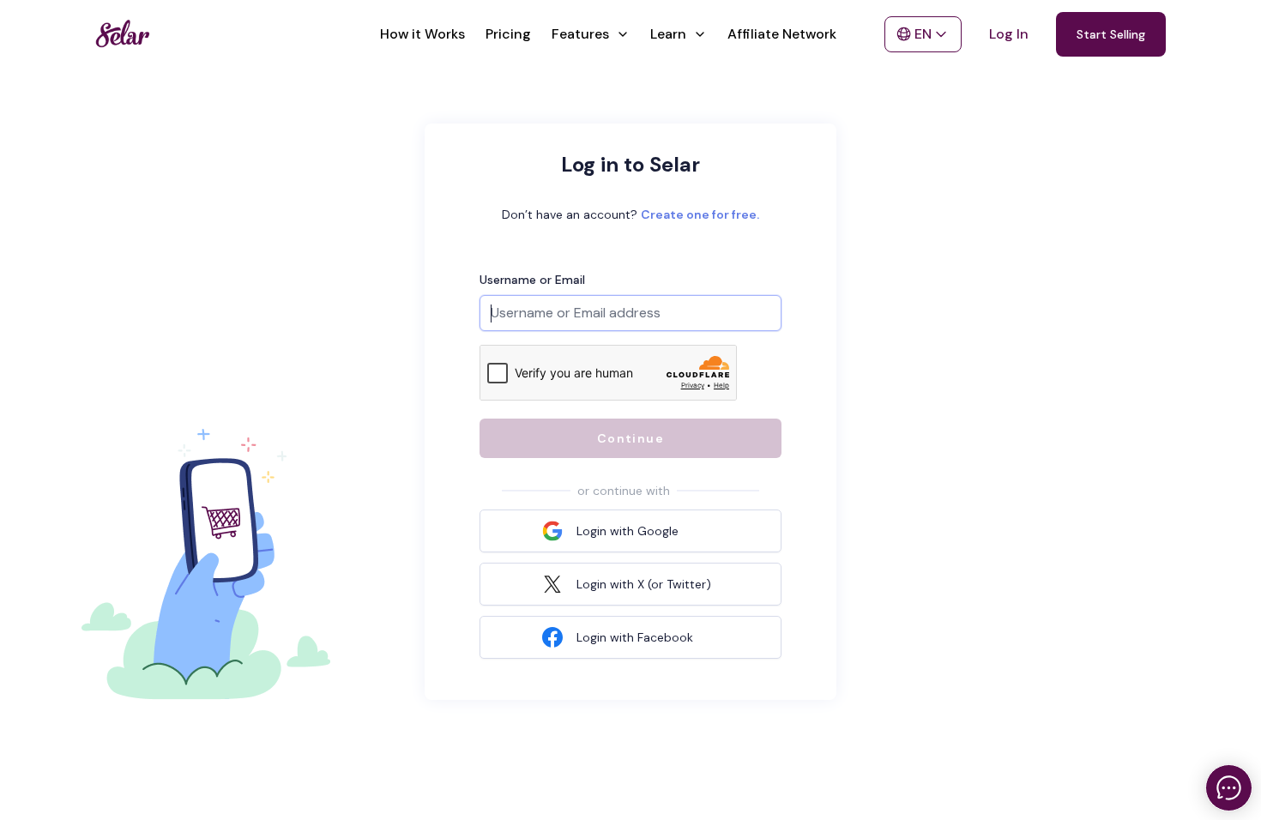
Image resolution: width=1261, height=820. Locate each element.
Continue (630, 438)
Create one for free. (700, 214)
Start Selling (1111, 34)
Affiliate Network (781, 34)
